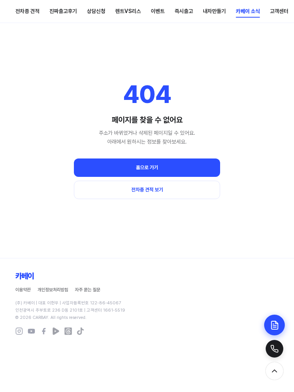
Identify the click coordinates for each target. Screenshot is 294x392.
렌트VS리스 (128, 11)
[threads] (68, 331)
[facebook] (43, 331)
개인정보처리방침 (53, 289)
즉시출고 (184, 11)
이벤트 (158, 11)
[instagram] (19, 331)
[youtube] (31, 331)
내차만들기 (214, 11)
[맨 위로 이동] (274, 371)
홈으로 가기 (147, 167)
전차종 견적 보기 (147, 190)
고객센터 (279, 11)
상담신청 (96, 11)
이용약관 (23, 289)
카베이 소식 (248, 11)
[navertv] (56, 331)
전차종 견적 (27, 11)
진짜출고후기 (63, 11)
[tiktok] (80, 331)
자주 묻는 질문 (87, 289)
